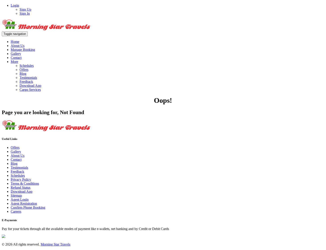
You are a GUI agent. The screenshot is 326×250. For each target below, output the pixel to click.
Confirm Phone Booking (28, 207)
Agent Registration (24, 203)
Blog (23, 73)
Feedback (26, 81)
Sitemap (16, 195)
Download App (30, 85)
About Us (17, 46)
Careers (16, 211)
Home (15, 42)
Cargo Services (30, 89)
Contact (16, 58)
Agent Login (20, 199)
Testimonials (28, 77)
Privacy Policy (21, 179)
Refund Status (20, 187)
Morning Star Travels (55, 244)
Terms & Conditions (25, 183)
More (14, 61)
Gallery (16, 54)
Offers (24, 69)
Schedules (27, 65)
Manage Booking (23, 50)
